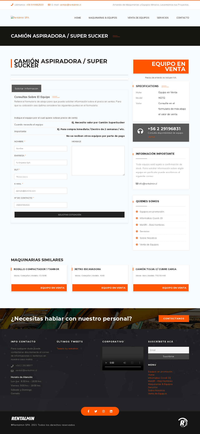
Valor (139, 103)
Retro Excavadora (88, 269)
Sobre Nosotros (148, 238)
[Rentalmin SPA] (20, 17)
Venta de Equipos (138, 17)
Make (139, 92)
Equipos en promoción (152, 211)
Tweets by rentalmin (67, 348)
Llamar (151, 136)
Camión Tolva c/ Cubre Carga (156, 269)
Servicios (163, 17)
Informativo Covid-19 (151, 218)
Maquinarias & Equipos (103, 17)
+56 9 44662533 (34, 4)
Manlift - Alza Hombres (152, 224)
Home (78, 17)
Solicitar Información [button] (26, 88)
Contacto (183, 17)
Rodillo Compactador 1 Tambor (36, 269)
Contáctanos (173, 318)
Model (139, 97)
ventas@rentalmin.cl (70, 4)
